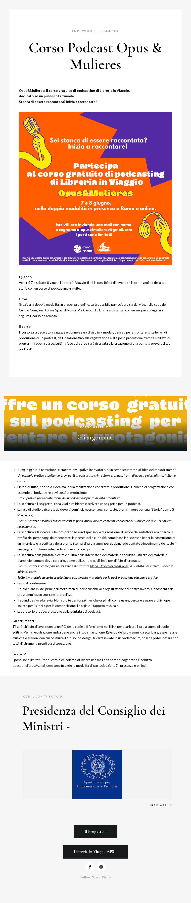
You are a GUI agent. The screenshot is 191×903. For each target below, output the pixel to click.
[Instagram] (101, 867)
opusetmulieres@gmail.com (32, 666)
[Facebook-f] (90, 867)
